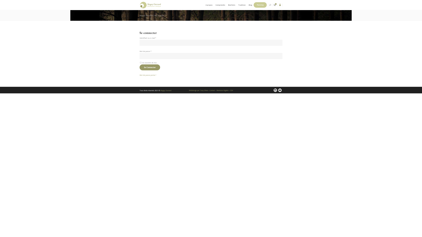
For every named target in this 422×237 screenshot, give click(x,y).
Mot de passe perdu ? (148, 75)
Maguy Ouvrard (146, 16)
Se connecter (150, 67)
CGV (231, 90)
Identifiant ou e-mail (148, 38)
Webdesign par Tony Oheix (198, 90)
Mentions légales (222, 90)
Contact (212, 90)
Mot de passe (145, 51)
